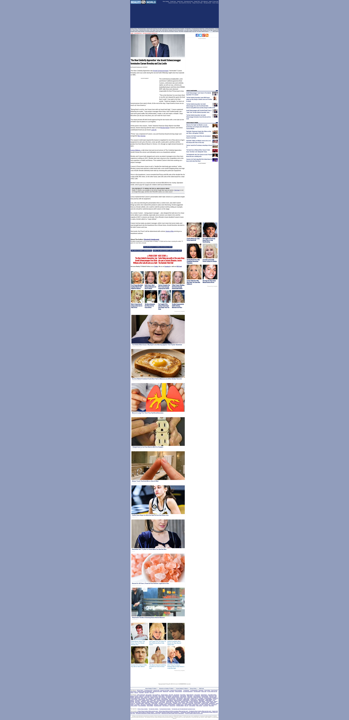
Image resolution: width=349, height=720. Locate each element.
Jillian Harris (189, 695)
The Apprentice (138, 33)
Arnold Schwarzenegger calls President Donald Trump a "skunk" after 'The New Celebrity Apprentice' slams (199, 111)
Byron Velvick (162, 696)
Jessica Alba (170, 231)
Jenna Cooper (134, 699)
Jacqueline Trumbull (161, 700)
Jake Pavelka (183, 695)
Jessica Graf (172, 705)
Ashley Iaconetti (205, 702)
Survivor (176, 31)
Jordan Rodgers (186, 700)
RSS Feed (201, 688)
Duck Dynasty (214, 690)
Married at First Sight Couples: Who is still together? (173, 713)
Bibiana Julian (186, 699)
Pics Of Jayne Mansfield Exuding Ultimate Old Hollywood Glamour (137, 286)
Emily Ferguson (181, 702)
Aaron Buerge (183, 696)
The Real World (197, 691)
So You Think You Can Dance (167, 31)
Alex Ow (186, 705)
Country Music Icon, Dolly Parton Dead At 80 (193, 239)
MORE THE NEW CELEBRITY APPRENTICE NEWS (167, 250)
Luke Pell (201, 704)
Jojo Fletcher (176, 694)
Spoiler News (180, 1)
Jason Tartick (187, 698)
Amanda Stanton (197, 702)
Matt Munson (212, 703)
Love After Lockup (188, 30)
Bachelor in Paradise (179, 28)
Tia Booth (201, 698)
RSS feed (179, 266)
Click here (176, 190)
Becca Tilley (168, 702)
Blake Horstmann (171, 698)
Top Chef (194, 31)
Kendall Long (215, 698)
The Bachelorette (195, 28)
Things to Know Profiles (197, 2)
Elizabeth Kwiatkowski (151, 239)
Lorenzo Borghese (139, 696)
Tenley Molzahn (209, 701)
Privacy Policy (193, 688)
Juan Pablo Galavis (212, 694)
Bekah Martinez (201, 699)
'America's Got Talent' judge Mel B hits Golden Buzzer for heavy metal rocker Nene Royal (199, 160)
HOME (132, 33)
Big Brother (201, 28)
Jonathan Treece (180, 704)
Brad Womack (168, 695)
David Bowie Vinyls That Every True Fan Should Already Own (138, 643)
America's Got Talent (157, 28)
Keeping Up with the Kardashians (176, 30)
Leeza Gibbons (135, 150)
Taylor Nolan (184, 703)
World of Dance (205, 31)
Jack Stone (143, 704)
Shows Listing (215, 2)
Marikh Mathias (209, 699)
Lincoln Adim (157, 698)
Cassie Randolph (197, 696)
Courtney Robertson (193, 701)
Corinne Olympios (168, 703)
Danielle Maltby (208, 700)
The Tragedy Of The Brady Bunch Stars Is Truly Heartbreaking (209, 240)
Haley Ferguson (189, 702)
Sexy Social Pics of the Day (185, 2)
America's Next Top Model (169, 28)
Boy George (141, 136)
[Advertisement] (174, 677)
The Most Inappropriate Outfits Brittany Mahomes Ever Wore (178, 305)
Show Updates (166, 1)
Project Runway (141, 31)
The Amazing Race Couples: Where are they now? (200, 711)
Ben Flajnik (155, 695)
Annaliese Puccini (145, 700)
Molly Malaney (202, 701)
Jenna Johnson (134, 705)
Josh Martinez (192, 705)
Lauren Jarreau (172, 699)
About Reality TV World (151, 688)
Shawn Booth (150, 701)
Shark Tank (157, 31)
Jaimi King (156, 704)
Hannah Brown (144, 698)
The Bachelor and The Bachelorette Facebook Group (183, 708)
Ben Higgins (183, 694)
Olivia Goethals (164, 699)
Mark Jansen (199, 705)
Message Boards (207, 2)
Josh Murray (162, 701)
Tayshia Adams (205, 696)
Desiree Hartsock (134, 695)
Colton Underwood (141, 694)
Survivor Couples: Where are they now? (194, 713)
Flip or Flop (158, 30)
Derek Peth (190, 703)
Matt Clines (211, 705)
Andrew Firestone (175, 696)
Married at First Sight (208, 30)
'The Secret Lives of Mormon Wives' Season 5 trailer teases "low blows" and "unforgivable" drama (198, 151)
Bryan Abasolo (170, 700)
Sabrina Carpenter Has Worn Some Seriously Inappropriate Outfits (164, 286)
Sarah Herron (207, 704)
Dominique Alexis (163, 704)
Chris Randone (179, 698)
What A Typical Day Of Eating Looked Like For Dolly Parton (136, 305)
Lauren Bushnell (194, 700)
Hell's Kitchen (165, 30)
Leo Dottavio (164, 698)
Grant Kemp (214, 704)
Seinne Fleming (157, 699)
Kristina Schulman (145, 702)
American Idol (150, 28)
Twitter (156, 266)
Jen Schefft (168, 696)
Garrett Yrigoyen (194, 698)
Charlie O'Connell (154, 696)
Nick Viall (171, 694)
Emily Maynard (148, 695)
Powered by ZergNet (179, 311)
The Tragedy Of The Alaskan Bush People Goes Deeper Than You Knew (163, 306)
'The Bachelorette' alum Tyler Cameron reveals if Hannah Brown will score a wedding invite (199, 155)
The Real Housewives (150, 31)
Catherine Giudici (184, 701)
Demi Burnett (151, 698)
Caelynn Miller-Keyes (135, 698)
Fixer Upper (153, 30)
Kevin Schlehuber (142, 705)
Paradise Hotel (134, 31)
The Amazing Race (142, 28)
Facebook (167, 266)
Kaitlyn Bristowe (189, 694)
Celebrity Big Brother (209, 28)
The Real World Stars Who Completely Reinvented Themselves (193, 261)
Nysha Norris (138, 700)
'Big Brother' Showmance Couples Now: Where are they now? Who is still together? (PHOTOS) (198, 132)
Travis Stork (146, 696)
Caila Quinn (174, 702)
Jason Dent (205, 705)
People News (173, 1)
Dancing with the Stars (144, 30)
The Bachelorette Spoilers (165, 708)
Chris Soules (197, 694)
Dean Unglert (138, 702)
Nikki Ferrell (177, 701)
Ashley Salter (148, 703)
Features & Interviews (173, 2)
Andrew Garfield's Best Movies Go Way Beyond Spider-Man (174, 643)
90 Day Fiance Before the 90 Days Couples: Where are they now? (173, 711)
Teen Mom (181, 31)
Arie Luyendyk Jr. (156, 694)
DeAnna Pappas (204, 695)
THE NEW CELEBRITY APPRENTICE (141, 250)
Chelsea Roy (153, 700)
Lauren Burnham (207, 698)
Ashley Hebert (161, 695)
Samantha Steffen (140, 703)
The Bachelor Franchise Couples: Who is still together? (167, 712)
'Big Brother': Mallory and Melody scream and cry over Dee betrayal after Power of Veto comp (198, 141)
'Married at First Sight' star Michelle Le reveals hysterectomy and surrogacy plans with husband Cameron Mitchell (197, 126)
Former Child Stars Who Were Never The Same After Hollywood (193, 282)
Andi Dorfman (204, 694)
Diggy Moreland (188, 704)
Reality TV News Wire (213, 1)
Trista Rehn (189, 696)
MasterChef (215, 30)
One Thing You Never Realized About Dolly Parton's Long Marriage (175, 666)
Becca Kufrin (149, 694)
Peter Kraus (156, 701)
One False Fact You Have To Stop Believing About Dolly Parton (157, 643)
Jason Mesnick (196, 695)
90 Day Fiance (134, 28)
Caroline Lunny (193, 699)
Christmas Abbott (180, 705)
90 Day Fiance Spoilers (143, 708)
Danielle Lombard (154, 702)
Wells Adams (201, 700)
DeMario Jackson (177, 703)
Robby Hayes (195, 704)
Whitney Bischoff (170, 701)
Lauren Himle (154, 703)
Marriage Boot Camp (197, 30)
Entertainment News (188, 1)
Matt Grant (211, 695)
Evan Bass (137, 701)
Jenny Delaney (149, 699)
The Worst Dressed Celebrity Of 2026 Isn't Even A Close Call (157, 666)
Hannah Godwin (212, 696)
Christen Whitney (171, 704)
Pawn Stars (171, 691)
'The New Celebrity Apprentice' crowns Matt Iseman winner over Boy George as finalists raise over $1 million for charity (199, 99)
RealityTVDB (197, 1)
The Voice (199, 31)
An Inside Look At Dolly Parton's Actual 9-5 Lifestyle (210, 260)
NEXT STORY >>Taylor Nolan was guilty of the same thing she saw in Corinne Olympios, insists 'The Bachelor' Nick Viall (171, 259)
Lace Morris (161, 703)
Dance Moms (136, 30)
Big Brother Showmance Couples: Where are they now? (148, 713)
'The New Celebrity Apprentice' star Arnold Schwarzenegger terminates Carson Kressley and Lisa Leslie (198, 117)
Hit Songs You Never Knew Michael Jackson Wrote (209, 281)
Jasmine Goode (204, 703)
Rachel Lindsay (164, 694)
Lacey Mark (137, 704)
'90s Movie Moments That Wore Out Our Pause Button (150, 305)
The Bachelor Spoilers (153, 708)
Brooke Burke (165, 127)
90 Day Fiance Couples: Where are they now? (148, 711)
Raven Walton (150, 705)
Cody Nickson (165, 705)
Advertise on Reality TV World (166, 688)
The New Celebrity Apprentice (150, 33)
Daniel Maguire (150, 704)
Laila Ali (153, 130)
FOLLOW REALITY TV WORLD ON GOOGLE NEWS (158, 247)
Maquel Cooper (141, 699)
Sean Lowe (141, 695)
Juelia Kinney (213, 702)
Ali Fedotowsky (176, 695)
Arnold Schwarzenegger (161, 70)
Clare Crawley (162, 702)
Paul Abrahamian (157, 705)
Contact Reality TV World (182, 688)
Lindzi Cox (133, 703)
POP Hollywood (204, 1)
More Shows (215, 31)
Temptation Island (188, 31)
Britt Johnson (179, 699)
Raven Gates (197, 703)
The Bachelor (188, 28)
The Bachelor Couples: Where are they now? (190, 712)
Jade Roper (143, 701)
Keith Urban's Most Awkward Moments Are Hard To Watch (150, 286)
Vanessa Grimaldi (177, 700)
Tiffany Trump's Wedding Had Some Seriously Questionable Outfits (178, 286)
